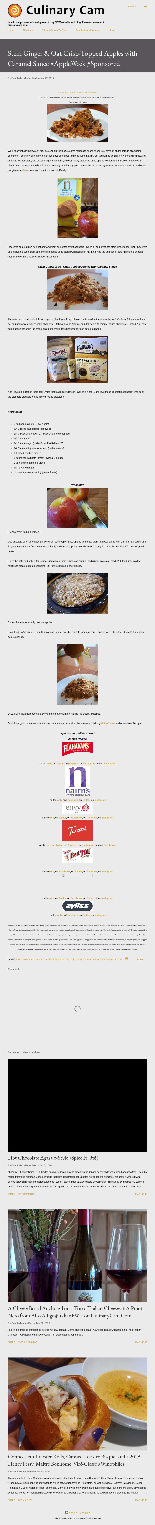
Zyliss (118, 959)
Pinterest (73, 763)
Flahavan (90, 959)
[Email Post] (126, 959)
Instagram (89, 763)
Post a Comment (28, 1342)
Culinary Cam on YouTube (54, 30)
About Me (28, 30)
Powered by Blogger (79, 1512)
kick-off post (108, 723)
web (49, 763)
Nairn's (101, 959)
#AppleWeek (23, 959)
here (25, 170)
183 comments (26, 1194)
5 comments (25, 1500)
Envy (81, 959)
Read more (141, 1194)
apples (50, 959)
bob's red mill (63, 959)
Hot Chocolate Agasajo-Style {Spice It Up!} (53, 1157)
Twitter (60, 763)
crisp (75, 959)
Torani (110, 959)
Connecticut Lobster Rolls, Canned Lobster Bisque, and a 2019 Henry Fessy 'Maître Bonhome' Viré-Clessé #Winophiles (74, 1460)
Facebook (109, 763)
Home (11, 30)
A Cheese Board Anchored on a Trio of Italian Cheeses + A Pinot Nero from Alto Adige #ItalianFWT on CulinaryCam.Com (75, 1312)
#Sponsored (38, 959)
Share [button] (140, 959)
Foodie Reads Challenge (88, 30)
